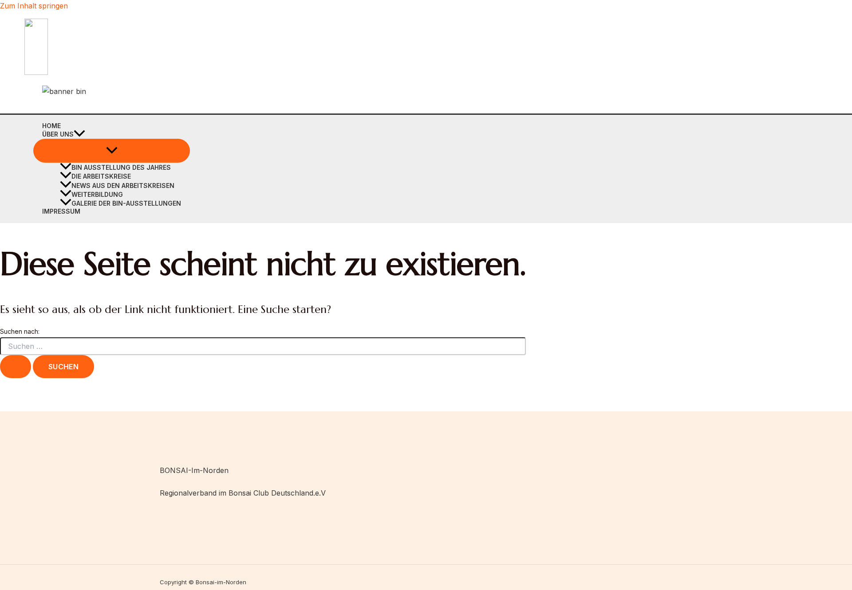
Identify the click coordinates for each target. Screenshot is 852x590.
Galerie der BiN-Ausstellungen (126, 203)
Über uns (58, 134)
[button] (79, 134)
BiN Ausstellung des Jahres (121, 167)
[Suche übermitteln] (15, 366)
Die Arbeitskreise (101, 176)
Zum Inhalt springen (34, 5)
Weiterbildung (97, 194)
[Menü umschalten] (111, 151)
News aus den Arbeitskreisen (122, 185)
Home (51, 125)
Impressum (61, 211)
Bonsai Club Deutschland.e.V (277, 492)
